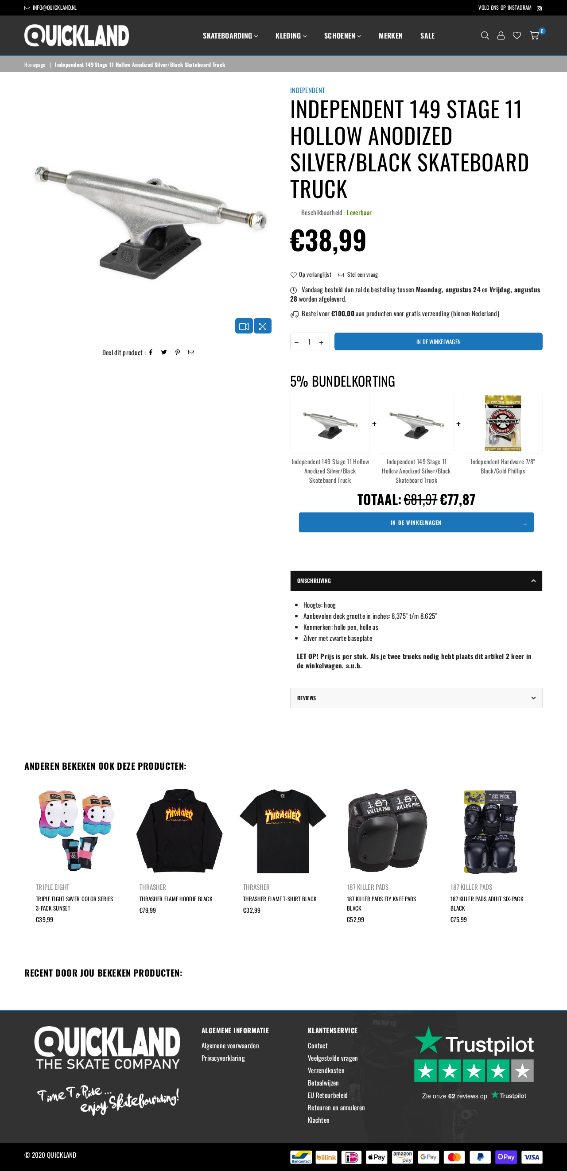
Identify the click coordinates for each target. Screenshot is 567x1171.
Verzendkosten (326, 1070)
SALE (427, 35)
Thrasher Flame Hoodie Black (176, 898)
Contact (318, 1045)
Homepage (34, 64)
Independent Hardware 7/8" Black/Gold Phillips (503, 466)
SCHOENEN (340, 35)
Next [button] (552, 872)
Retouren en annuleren (336, 1107)
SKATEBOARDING (228, 35)
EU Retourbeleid (328, 1095)
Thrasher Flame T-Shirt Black (279, 898)
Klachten (319, 1119)
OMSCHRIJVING (314, 580)
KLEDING (289, 35)
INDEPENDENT (307, 90)
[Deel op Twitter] (164, 352)
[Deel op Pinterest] (178, 352)
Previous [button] (14, 872)
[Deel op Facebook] (151, 352)
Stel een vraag (362, 274)
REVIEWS (306, 698)
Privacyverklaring (223, 1057)
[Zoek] (485, 35)
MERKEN (391, 35)
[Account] (501, 35)
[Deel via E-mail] (191, 352)
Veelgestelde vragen (333, 1057)
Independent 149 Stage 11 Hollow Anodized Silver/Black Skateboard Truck (330, 471)
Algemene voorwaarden (230, 1045)
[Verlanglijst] (517, 35)
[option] (150, 211)
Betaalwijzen (323, 1082)
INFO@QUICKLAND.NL (54, 7)
